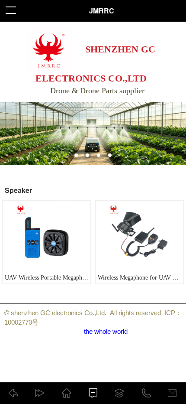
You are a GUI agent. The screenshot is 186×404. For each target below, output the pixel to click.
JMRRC (101, 11)
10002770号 (21, 322)
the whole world (106, 331)
